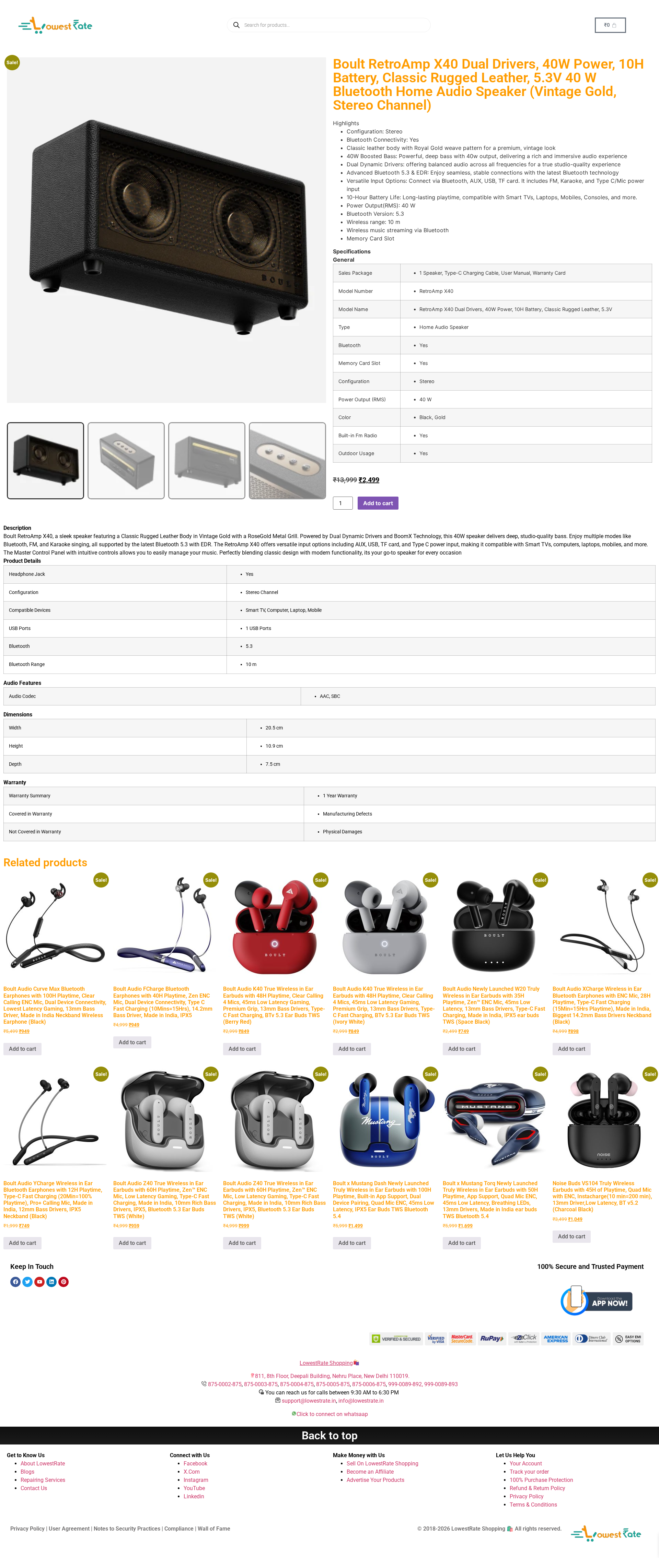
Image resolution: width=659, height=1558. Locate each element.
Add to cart (378, 503)
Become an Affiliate (370, 1471)
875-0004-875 (297, 1384)
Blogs (27, 1471)
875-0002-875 (225, 1384)
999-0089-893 (441, 1384)
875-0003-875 (261, 1384)
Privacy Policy (527, 1496)
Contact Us (34, 1488)
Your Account (526, 1463)
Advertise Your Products (375, 1480)
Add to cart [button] (22, 1049)
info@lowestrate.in (361, 1401)
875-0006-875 (369, 1384)
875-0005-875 (333, 1384)
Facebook (195, 1463)
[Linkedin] (51, 1282)
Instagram (196, 1480)
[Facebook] (15, 1282)
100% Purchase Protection (541, 1480)
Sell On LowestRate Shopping (382, 1463)
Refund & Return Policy (537, 1488)
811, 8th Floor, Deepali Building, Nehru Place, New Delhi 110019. (332, 1376)
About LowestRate (43, 1463)
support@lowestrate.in (309, 1401)
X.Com (192, 1471)
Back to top (330, 1435)
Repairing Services (43, 1480)
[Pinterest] (63, 1282)
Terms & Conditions (533, 1504)
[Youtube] (39, 1282)
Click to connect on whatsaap (332, 1414)
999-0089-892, (406, 1384)
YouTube (194, 1488)
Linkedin (194, 1496)
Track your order (529, 1471)
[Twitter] (27, 1282)
